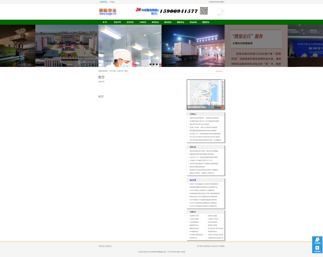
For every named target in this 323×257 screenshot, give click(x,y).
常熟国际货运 (212, 231)
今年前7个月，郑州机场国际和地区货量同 (204, 134)
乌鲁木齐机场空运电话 (215, 235)
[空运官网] (107, 9)
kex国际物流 (194, 231)
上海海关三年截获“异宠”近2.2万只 (201, 160)
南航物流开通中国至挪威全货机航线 (202, 154)
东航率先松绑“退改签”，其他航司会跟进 (203, 118)
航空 (101, 96)
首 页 (105, 22)
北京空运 (130, 22)
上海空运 (142, 22)
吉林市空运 (193, 238)
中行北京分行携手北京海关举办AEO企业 (203, 137)
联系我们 (207, 246)
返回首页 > (219, 71)
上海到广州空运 (213, 219)
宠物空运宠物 (212, 225)
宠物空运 (205, 22)
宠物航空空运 (194, 225)
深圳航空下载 (194, 216)
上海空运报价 (194, 219)
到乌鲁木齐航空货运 (196, 235)
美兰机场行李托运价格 (215, 228)
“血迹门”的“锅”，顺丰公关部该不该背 (202, 127)
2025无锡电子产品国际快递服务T (201, 200)
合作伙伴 (214, 246)
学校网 (183, 252)
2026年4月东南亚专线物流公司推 (201, 206)
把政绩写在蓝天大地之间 (198, 124)
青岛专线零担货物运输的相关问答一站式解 (204, 140)
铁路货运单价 (194, 228)
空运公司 (117, 22)
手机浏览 (101, 246)
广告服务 (222, 246)
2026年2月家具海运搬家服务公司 (201, 203)
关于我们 (200, 246)
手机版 (112, 2)
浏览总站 (109, 246)
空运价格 (193, 22)
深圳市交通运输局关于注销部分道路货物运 (204, 163)
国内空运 (167, 22)
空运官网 (112, 71)
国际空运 (180, 22)
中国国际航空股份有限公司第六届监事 (202, 193)
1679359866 (172, 252)
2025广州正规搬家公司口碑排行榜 (201, 184)
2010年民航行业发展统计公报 (200, 190)
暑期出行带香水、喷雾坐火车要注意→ (202, 173)
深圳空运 (155, 22)
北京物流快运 (194, 222)
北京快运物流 (212, 222)
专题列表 (120, 71)
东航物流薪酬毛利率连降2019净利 (201, 187)
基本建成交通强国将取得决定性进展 (202, 130)
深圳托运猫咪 (212, 216)
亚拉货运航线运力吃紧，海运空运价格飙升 (204, 151)
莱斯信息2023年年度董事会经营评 (201, 197)
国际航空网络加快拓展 (197, 167)
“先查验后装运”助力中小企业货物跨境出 (203, 121)
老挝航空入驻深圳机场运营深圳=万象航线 (204, 170)
